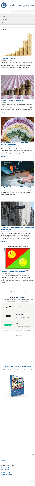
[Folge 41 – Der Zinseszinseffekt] (17, 86)
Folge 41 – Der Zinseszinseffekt (14, 100)
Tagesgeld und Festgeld (6, 474)
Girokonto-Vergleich (5, 469)
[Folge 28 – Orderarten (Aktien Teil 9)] (17, 173)
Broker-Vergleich (5, 467)
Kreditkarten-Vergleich (6, 471)
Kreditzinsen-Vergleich (6, 472)
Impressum (3, 460)
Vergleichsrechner (6, 23)
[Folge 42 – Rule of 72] (17, 44)
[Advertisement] (17, 349)
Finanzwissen (5, 19)
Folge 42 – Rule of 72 (9, 58)
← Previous (12, 291)
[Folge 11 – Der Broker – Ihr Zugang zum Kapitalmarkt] (17, 213)
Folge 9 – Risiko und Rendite (13, 272)
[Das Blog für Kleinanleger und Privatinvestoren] (17, 5)
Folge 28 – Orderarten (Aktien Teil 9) (16, 187)
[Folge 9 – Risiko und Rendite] (17, 258)
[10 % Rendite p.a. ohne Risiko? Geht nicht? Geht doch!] (17, 129)
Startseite (4, 16)
